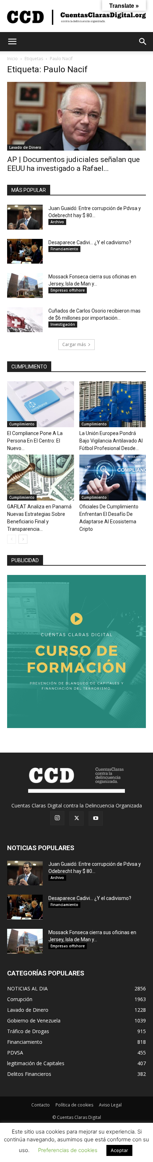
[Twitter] (76, 818)
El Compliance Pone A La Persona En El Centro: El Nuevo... (35, 440)
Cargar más (74, 344)
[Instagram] (57, 818)
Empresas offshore (68, 290)
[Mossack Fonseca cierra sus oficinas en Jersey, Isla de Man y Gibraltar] (25, 285)
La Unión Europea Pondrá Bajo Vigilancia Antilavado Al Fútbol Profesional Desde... (111, 440)
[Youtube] (96, 818)
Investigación (63, 324)
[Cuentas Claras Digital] (76, 16)
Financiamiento (64, 248)
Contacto (40, 1105)
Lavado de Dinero (25, 147)
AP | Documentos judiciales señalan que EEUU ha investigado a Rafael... (73, 164)
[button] (12, 41)
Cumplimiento (22, 424)
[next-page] (23, 539)
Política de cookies (74, 1105)
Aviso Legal (110, 1105)
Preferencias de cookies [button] (67, 1150)
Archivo (57, 221)
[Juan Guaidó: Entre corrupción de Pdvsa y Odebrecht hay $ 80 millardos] (25, 217)
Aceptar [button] (119, 1150)
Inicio (12, 59)
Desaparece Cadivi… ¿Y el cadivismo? (89, 242)
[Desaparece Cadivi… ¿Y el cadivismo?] (25, 251)
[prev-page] (11, 539)
